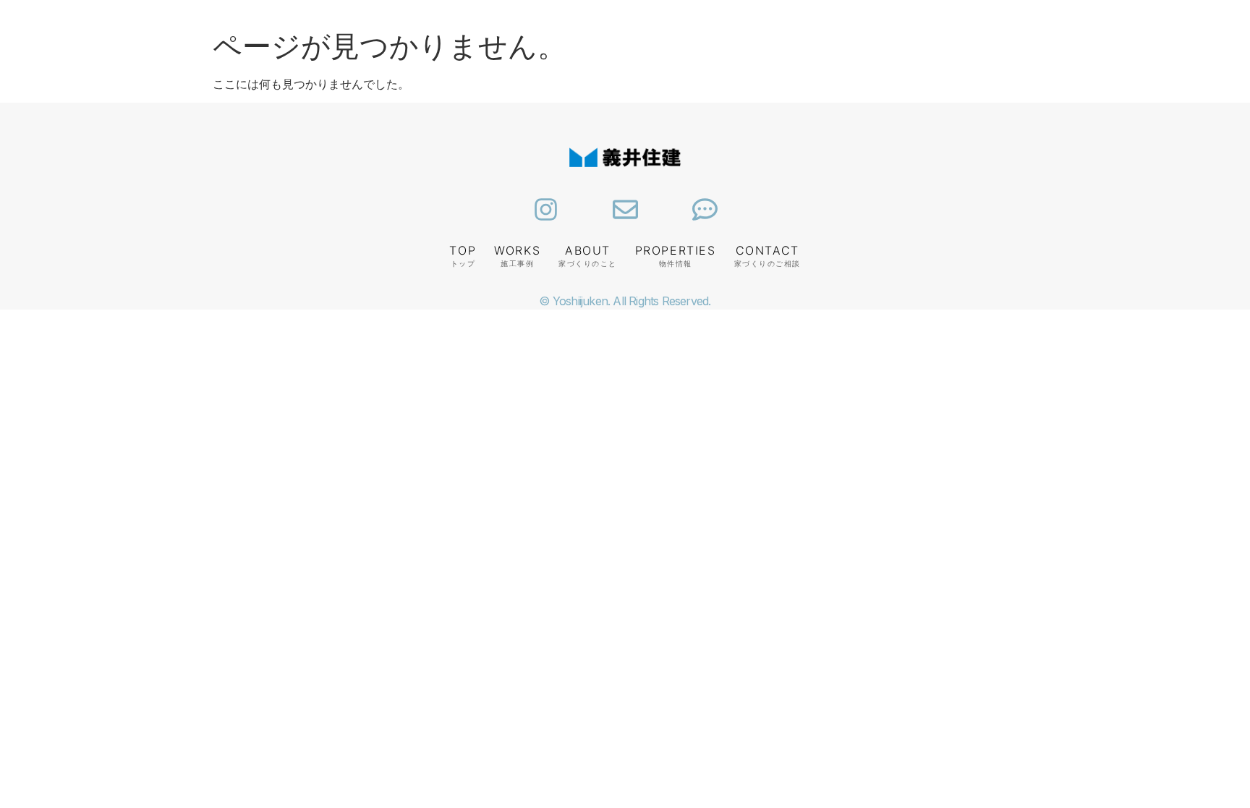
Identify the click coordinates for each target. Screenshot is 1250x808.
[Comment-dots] (705, 209)
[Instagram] (545, 209)
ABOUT (588, 250)
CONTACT (767, 250)
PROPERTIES (675, 250)
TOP (462, 250)
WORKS (517, 250)
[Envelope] (625, 209)
